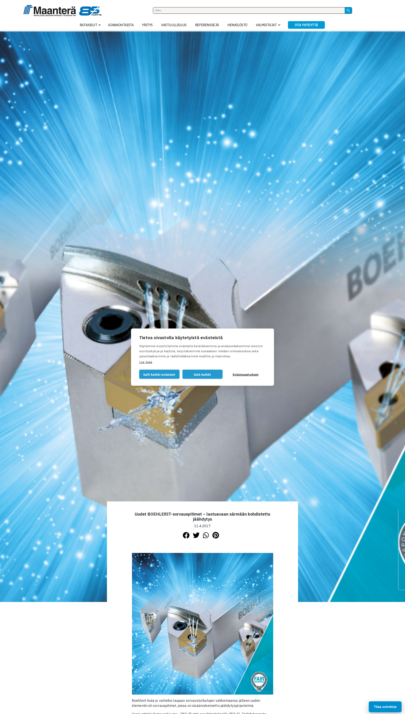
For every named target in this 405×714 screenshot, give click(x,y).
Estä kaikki (202, 374)
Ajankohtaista (121, 25)
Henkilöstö (237, 25)
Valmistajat (266, 25)
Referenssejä (207, 25)
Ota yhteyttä (306, 25)
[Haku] (348, 10)
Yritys (147, 25)
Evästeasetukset (246, 374)
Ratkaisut (88, 25)
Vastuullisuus (174, 25)
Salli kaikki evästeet (159, 374)
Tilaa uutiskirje (385, 706)
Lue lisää (145, 362)
